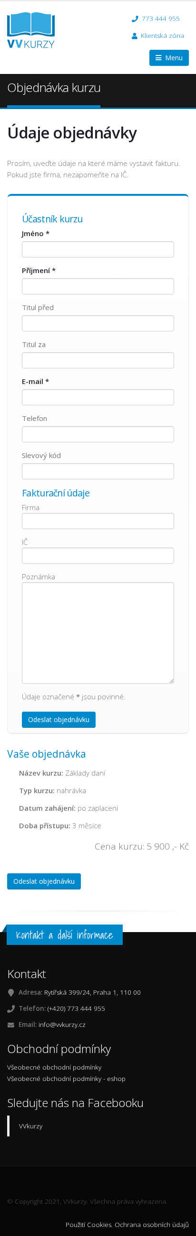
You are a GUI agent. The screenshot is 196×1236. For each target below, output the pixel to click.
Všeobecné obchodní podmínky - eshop (66, 1078)
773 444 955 (160, 18)
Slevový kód (41, 455)
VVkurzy (30, 1126)
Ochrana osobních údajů (152, 1224)
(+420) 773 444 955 (76, 1008)
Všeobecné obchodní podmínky (54, 1067)
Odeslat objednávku (58, 719)
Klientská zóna (162, 35)
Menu (172, 57)
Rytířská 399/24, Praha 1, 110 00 (92, 992)
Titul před (38, 307)
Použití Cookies (88, 1224)
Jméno (35, 233)
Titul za (34, 344)
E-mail (35, 381)
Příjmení (39, 270)
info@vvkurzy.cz (62, 1024)
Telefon (34, 418)
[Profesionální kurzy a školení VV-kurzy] (34, 29)
